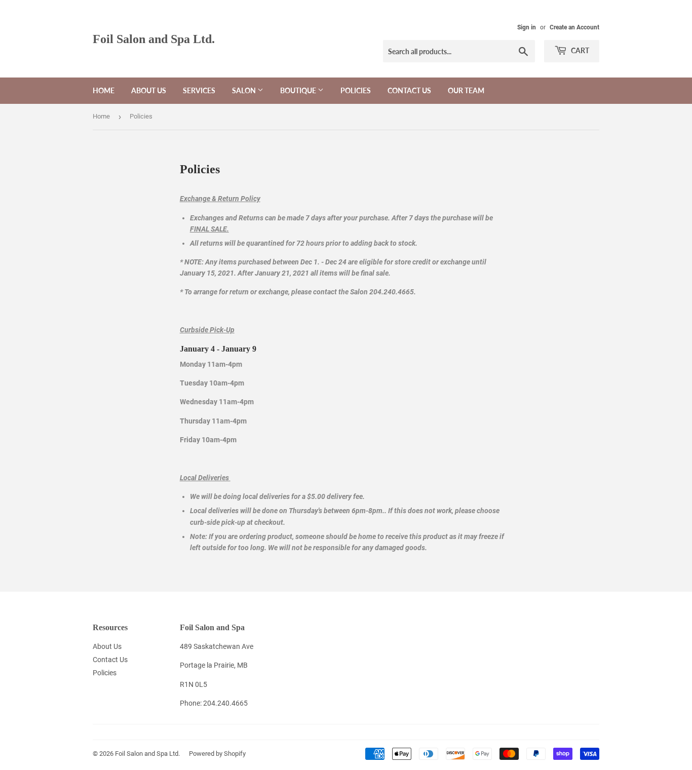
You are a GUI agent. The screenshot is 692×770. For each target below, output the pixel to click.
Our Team (466, 90)
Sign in (526, 27)
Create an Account (574, 27)
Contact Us (409, 90)
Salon (244, 90)
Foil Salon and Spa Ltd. (154, 39)
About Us (148, 90)
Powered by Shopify (217, 753)
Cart (579, 50)
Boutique (299, 90)
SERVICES (199, 90)
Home (103, 90)
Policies (355, 90)
